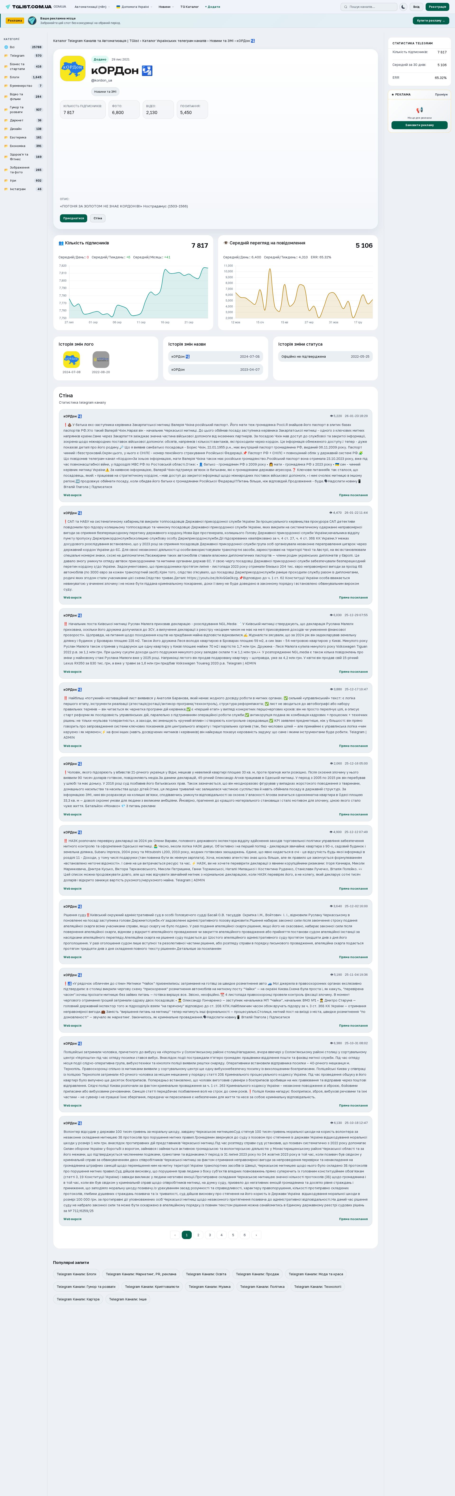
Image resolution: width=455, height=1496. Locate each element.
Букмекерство (22, 85)
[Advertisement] (215, 157)
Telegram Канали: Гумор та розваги (86, 1287)
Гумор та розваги (22, 109)
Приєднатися (73, 218)
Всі (22, 47)
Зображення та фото (22, 169)
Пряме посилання (353, 495)
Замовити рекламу (419, 125)
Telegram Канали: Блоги (76, 1274)
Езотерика (22, 137)
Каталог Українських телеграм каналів (174, 41)
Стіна (98, 218)
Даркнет (22, 120)
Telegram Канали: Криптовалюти (152, 1287)
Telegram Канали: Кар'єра (78, 1299)
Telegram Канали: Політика (262, 1287)
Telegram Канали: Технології (317, 1287)
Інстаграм (22, 189)
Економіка (22, 146)
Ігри (22, 180)
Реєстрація (437, 7)
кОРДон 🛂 (73, 416)
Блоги (22, 77)
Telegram (22, 55)
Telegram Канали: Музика (210, 1287)
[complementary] (227, 21)
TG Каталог (189, 7)
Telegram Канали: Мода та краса (316, 1274)
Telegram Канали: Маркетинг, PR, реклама (141, 1274)
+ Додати (212, 7)
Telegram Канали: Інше (128, 1299)
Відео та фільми (22, 96)
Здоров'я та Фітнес (22, 156)
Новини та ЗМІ (221, 41)
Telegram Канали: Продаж (257, 1274)
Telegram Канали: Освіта (206, 1274)
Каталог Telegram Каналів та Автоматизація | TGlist (96, 41)
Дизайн (22, 129)
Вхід (416, 7)
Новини (164, 7)
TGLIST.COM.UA (39, 7)
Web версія (73, 495)
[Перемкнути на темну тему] (403, 7)
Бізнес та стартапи (22, 66)
